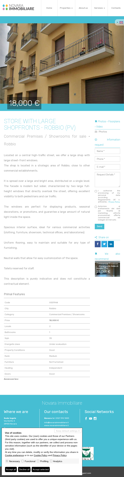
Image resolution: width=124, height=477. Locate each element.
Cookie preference (14, 455)
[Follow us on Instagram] (95, 419)
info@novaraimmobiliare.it (56, 422)
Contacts (116, 8)
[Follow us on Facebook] (86, 419)
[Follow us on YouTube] (90, 419)
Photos (102, 131)
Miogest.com (85, 473)
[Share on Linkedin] (111, 244)
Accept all (11, 469)
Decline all (24, 469)
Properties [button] (65, 8)
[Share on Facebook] (98, 244)
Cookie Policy (40, 455)
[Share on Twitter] (104, 244)
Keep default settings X (68, 431)
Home (49, 8)
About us (83, 8)
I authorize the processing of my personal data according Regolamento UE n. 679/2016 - (109, 196)
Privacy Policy (114, 202)
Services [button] (98, 8)
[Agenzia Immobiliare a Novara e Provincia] (18, 7)
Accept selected (41, 469)
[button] (6, 63)
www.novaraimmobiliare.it (56, 425)
